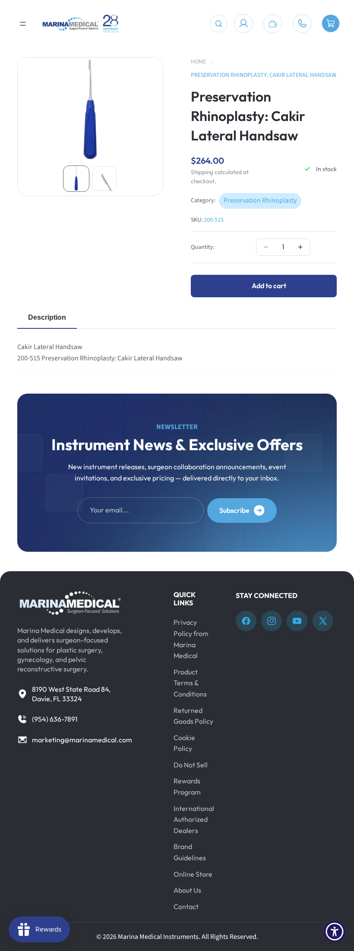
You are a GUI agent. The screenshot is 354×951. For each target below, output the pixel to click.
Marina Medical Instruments (158, 936)
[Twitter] (323, 621)
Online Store (193, 874)
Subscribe (234, 510)
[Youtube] (297, 621)
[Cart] (330, 23)
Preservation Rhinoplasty (260, 200)
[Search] (218, 23)
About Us (187, 890)
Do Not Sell (191, 764)
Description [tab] (47, 317)
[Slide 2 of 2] (104, 178)
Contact (186, 906)
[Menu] (23, 24)
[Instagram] (271, 621)
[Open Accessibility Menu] (334, 931)
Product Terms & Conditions (190, 683)
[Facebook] (246, 621)
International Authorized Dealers (194, 819)
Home (198, 61)
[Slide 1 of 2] (76, 178)
